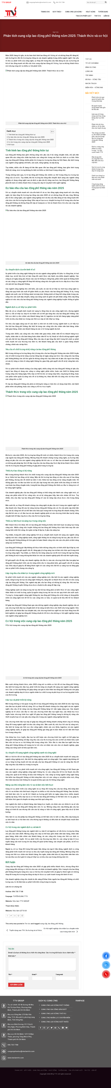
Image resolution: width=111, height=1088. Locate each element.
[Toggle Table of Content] (51, 131)
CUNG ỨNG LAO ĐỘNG (73, 12)
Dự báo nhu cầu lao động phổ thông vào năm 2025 (26, 137)
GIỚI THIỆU (57, 12)
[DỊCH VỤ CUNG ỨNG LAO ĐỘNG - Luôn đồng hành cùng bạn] (12, 12)
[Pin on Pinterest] (18, 916)
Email (34, 974)
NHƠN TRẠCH (90, 83)
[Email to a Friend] (14, 916)
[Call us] (59, 1028)
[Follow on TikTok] (48, 1028)
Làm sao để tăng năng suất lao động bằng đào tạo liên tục (98, 116)
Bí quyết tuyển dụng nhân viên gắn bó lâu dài (98, 107)
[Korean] (81, 2)
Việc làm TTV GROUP (21, 901)
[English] (77, 2)
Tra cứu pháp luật (83, 16)
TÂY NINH (89, 75)
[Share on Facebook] (7, 916)
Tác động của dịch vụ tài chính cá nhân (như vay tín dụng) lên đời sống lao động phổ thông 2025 (99, 137)
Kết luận (11, 145)
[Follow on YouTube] (66, 1028)
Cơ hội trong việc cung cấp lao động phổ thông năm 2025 (29, 142)
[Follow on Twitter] (51, 1028)
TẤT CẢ (88, 59)
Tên (10, 974)
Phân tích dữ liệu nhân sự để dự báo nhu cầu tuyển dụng (99, 126)
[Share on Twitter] (11, 916)
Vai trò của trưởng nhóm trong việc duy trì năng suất (98, 169)
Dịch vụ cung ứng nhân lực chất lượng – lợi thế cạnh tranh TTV (98, 149)
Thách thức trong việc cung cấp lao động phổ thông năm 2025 (31, 140)
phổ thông (51, 55)
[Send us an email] (55, 1028)
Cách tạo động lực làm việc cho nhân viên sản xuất (98, 177)
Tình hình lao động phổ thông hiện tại (21, 135)
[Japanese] (79, 2)
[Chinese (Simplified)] (75, 2)
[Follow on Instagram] (44, 1028)
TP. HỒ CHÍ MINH (92, 63)
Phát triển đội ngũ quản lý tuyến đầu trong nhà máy (98, 99)
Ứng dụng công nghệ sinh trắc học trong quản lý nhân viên (98, 186)
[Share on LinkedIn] (22, 916)
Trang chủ (45, 12)
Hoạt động (90, 12)
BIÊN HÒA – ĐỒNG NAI (94, 87)
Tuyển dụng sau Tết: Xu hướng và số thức (25, 930)
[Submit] (105, 2)
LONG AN (89, 71)
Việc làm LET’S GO (20, 911)
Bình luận (12, 956)
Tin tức (97, 16)
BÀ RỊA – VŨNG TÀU (93, 79)
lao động (51, 924)
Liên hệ (106, 16)
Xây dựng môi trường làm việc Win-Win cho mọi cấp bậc (98, 159)
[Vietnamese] (83, 2)
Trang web (59, 974)
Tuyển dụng (103, 12)
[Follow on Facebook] (40, 1028)
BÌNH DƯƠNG (90, 67)
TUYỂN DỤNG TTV (20, 896)
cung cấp (43, 924)
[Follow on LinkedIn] (62, 1028)
